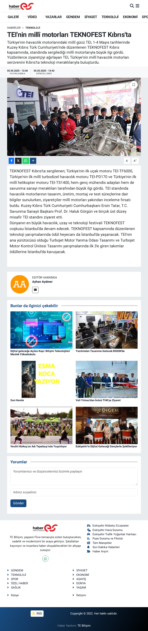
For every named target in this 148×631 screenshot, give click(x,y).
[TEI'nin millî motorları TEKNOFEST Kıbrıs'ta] (74, 117)
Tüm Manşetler (102, 543)
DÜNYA (81, 583)
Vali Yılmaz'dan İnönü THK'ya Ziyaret (98, 400)
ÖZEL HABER (19, 583)
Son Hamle (17, 400)
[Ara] (132, 6)
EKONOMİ (130, 17)
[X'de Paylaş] (18, 161)
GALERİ (12, 17)
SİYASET (90, 17)
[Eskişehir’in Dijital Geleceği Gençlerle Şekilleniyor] (107, 425)
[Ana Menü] (137, 6)
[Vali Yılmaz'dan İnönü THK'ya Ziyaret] (107, 379)
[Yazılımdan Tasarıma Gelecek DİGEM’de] (107, 330)
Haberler (14, 27)
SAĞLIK (16, 587)
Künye (15, 595)
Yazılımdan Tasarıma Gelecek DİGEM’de (100, 351)
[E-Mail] (35, 290)
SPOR (14, 579)
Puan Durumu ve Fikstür (107, 538)
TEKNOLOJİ (110, 17)
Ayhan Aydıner (42, 281)
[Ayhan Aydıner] (19, 284)
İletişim (81, 595)
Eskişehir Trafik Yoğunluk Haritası (114, 534)
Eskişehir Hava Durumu (107, 530)
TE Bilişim (84, 625)
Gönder (18, 503)
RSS (39, 613)
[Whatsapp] (45, 558)
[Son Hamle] (41, 379)
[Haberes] (21, 6)
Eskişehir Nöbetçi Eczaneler (110, 525)
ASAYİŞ (81, 579)
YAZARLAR (53, 17)
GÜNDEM (73, 17)
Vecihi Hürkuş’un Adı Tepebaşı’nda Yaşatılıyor (38, 446)
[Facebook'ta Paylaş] (11, 161)
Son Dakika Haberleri (106, 547)
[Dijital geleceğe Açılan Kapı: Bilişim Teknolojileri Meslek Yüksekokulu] (41, 330)
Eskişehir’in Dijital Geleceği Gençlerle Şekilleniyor (106, 446)
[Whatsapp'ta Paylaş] (25, 161)
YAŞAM (81, 587)
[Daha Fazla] (33, 161)
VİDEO (32, 17)
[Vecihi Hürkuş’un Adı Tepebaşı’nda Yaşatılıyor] (41, 425)
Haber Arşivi (100, 551)
